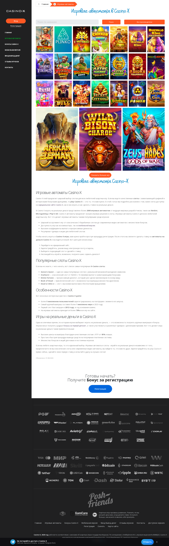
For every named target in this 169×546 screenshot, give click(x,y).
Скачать (101, 526)
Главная (8, 33)
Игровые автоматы (13, 38)
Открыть (147, 542)
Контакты (9, 67)
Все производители (144, 22)
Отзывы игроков (12, 62)
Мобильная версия (12, 50)
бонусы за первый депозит (74, 326)
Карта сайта (113, 526)
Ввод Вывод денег (12, 56)
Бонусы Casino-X (11, 44)
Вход (16, 21)
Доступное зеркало (156, 523)
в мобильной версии (86, 225)
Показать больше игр (100, 175)
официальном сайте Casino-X (50, 205)
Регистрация (15, 26)
